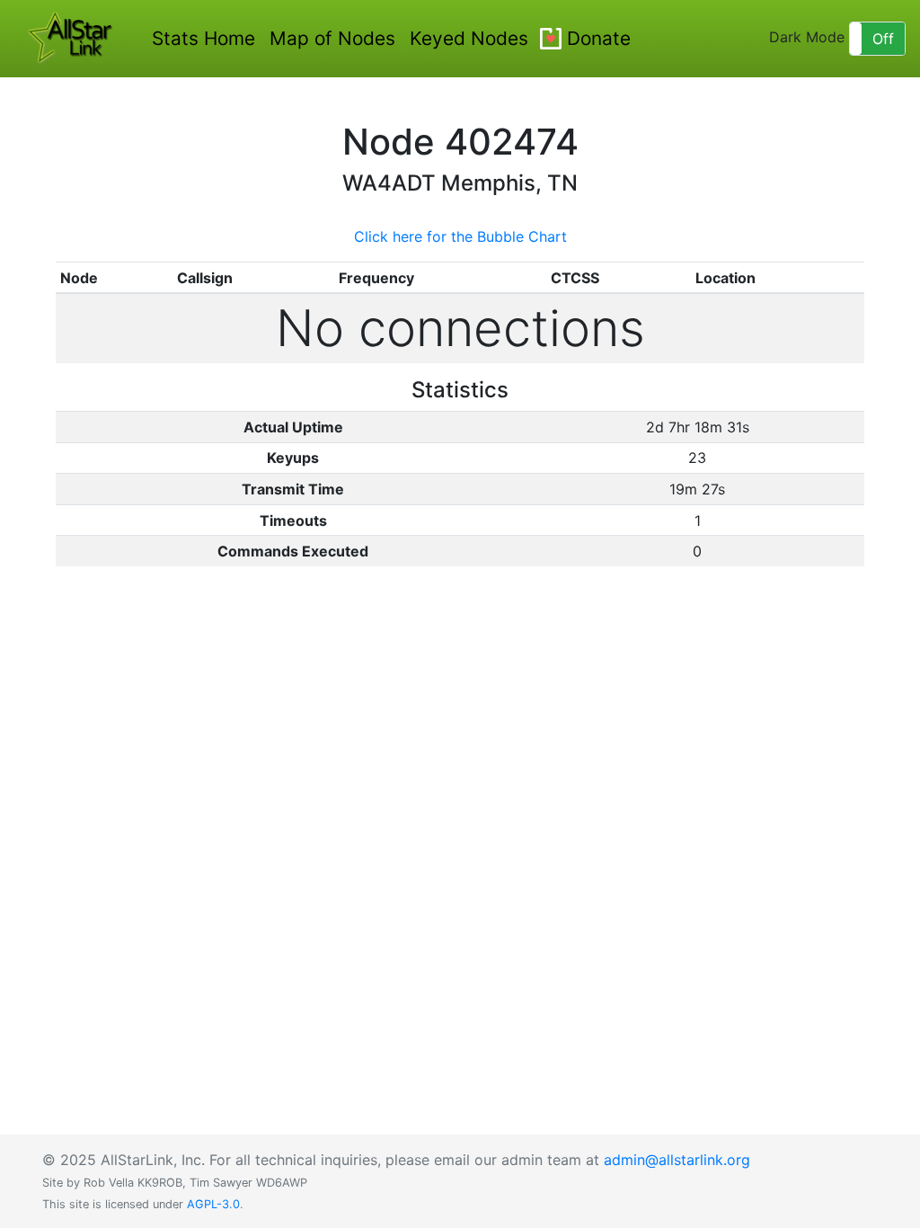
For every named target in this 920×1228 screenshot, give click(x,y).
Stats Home (203, 38)
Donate (599, 38)
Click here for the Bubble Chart (460, 236)
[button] (877, 39)
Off (883, 39)
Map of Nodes (332, 38)
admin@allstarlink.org (677, 1160)
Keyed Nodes (469, 38)
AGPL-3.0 (213, 1204)
